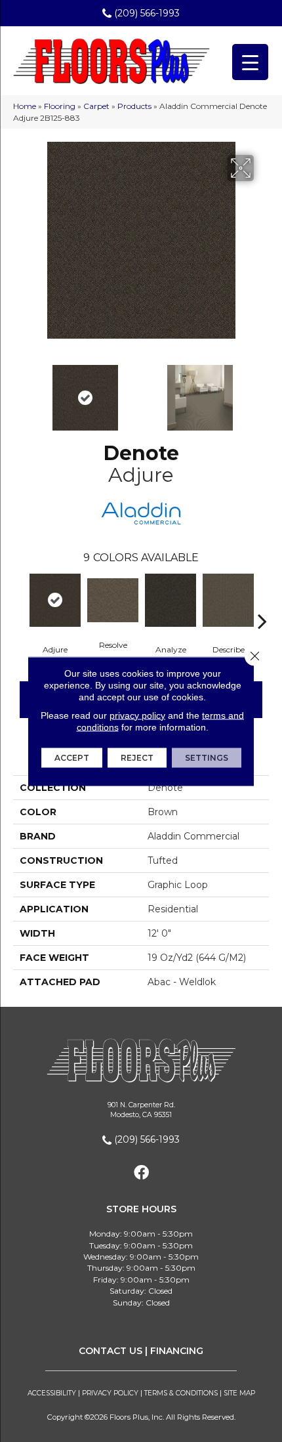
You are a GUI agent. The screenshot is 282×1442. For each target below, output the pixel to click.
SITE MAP (239, 1393)
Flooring (59, 106)
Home (24, 106)
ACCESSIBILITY (52, 1393)
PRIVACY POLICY (110, 1393)
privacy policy (137, 715)
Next (262, 391)
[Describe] (228, 600)
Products (134, 106)
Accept (71, 757)
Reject (137, 757)
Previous (19, 391)
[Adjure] (55, 600)
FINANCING (176, 1351)
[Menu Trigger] (250, 62)
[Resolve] (113, 600)
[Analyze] (170, 600)
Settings (206, 757)
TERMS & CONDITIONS (181, 1393)
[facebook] (141, 1173)
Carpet (96, 106)
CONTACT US (110, 1351)
